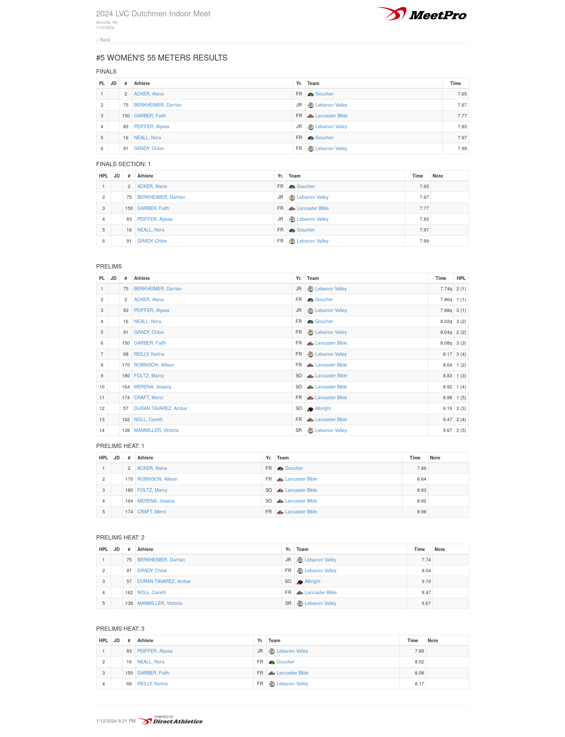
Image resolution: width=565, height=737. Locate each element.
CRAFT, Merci (148, 397)
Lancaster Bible (332, 115)
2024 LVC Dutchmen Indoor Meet (153, 13)
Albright (323, 408)
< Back (103, 39)
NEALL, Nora (147, 137)
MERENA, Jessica (152, 386)
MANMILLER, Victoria (156, 430)
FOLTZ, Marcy (149, 375)
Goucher (325, 93)
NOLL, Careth (148, 419)
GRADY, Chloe (149, 148)
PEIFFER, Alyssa (151, 126)
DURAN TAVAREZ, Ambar (161, 408)
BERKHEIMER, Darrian (158, 104)
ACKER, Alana (149, 93)
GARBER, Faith (150, 115)
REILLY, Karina (149, 354)
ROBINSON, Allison (154, 364)
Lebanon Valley (331, 104)
